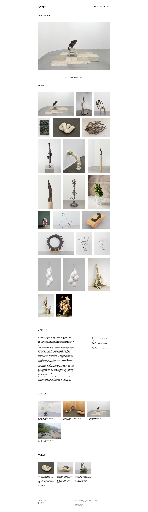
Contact (108, 6)
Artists (94, 6)
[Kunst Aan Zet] (43, 503)
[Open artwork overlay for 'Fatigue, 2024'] (102, 104)
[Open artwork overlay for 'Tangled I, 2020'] (84, 243)
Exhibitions (99, 6)
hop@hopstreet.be (79, 504)
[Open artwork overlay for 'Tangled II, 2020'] (102, 243)
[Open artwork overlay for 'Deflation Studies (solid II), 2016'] (49, 274)
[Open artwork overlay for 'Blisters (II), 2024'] (44, 127)
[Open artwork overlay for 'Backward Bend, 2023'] (84, 104)
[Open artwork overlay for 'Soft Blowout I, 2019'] (96, 220)
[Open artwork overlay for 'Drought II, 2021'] (56, 104)
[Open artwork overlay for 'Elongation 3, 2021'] (66, 220)
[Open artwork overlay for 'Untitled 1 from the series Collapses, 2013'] (99, 274)
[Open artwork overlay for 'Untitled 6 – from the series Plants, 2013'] (44, 220)
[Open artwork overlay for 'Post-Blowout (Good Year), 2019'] (56, 243)
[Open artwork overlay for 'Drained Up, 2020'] (99, 156)
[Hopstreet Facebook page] (38, 503)
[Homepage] (23, 3)
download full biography (97, 354)
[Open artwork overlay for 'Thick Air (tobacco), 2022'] (66, 127)
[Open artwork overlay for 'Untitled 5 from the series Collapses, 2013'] (46, 305)
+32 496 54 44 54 (78, 505)
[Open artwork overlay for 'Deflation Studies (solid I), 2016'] (74, 274)
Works (66, 77)
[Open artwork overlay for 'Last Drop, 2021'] (96, 127)
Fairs (104, 6)
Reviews (81, 77)
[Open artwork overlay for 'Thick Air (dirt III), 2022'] (74, 156)
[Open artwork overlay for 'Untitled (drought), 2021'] (49, 156)
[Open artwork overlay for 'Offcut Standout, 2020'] (74, 192)
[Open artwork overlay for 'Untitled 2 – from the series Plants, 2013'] (99, 192)
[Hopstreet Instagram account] (41, 503)
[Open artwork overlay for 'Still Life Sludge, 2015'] (64, 305)
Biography (71, 77)
